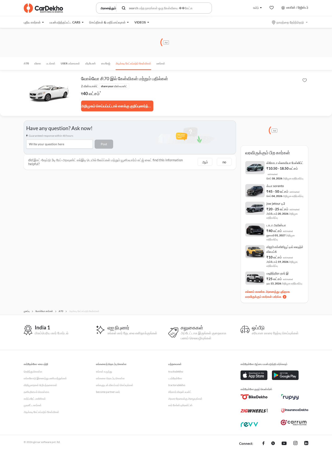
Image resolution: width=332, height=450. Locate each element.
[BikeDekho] (254, 397)
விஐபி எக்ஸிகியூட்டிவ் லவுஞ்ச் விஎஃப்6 (285, 249)
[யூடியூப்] (284, 443)
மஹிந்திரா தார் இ (278, 273)
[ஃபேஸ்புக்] (263, 443)
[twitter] (273, 443)
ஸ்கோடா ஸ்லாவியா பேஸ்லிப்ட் (285, 163)
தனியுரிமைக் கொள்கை (36, 392)
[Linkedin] (306, 443)
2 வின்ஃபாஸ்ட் (89, 86)
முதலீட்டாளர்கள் (33, 405)
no (224, 162)
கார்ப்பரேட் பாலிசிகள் (35, 398)
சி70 (26, 63)
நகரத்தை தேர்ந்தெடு (290, 22)
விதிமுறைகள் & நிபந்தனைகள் (40, 385)
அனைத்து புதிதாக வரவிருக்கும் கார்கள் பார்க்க (267, 294)
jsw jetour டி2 (276, 203)
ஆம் (205, 162)
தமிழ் (256, 7)
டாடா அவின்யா (276, 225)
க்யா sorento (275, 186)
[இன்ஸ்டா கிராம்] (295, 443)
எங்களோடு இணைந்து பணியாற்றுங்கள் (45, 378)
